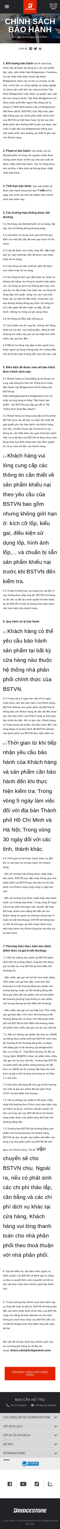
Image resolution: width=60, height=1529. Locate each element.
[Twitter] (35, 48)
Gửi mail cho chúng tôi (46, 1405)
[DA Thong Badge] (30, 1463)
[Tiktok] (37, 1484)
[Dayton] (30, 1459)
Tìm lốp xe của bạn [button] (53, 6)
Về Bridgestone (14, 1453)
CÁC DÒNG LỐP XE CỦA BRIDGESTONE (26, 1417)
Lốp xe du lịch (12, 1426)
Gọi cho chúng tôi (19, 1405)
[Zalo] (50, 1484)
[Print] (40, 48)
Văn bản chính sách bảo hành (30, 1373)
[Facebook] (31, 48)
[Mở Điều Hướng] (7, 6)
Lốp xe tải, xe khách (16, 1435)
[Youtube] (23, 1484)
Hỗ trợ (8, 1444)
